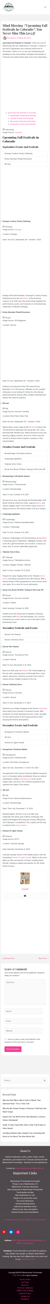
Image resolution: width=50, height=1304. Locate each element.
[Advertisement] (25, 86)
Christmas (43, 708)
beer (18, 617)
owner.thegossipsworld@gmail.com (30, 1168)
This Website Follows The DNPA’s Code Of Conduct (25, 1220)
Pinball (12, 389)
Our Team (25, 1282)
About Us (25, 1285)
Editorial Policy (25, 1293)
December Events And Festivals (23, 124)
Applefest (42, 538)
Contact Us (25, 1296)
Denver (25, 671)
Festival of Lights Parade (21, 857)
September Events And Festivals (23, 116)
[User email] (25, 896)
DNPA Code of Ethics (25, 1291)
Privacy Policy (25, 1279)
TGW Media (17, 1275)
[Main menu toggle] (45, 7)
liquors (38, 503)
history (26, 298)
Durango (18, 230)
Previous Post (8, 958)
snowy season (21, 825)
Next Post (44, 958)
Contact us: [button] (25, 1168)
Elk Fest (32, 427)
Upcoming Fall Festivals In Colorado (22, 113)
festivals (21, 51)
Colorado (18, 132)
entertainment (24, 779)
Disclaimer (25, 1299)
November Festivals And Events (23, 121)
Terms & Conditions (25, 1288)
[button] (25, 1159)
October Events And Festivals (22, 118)
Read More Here (28, 1259)
